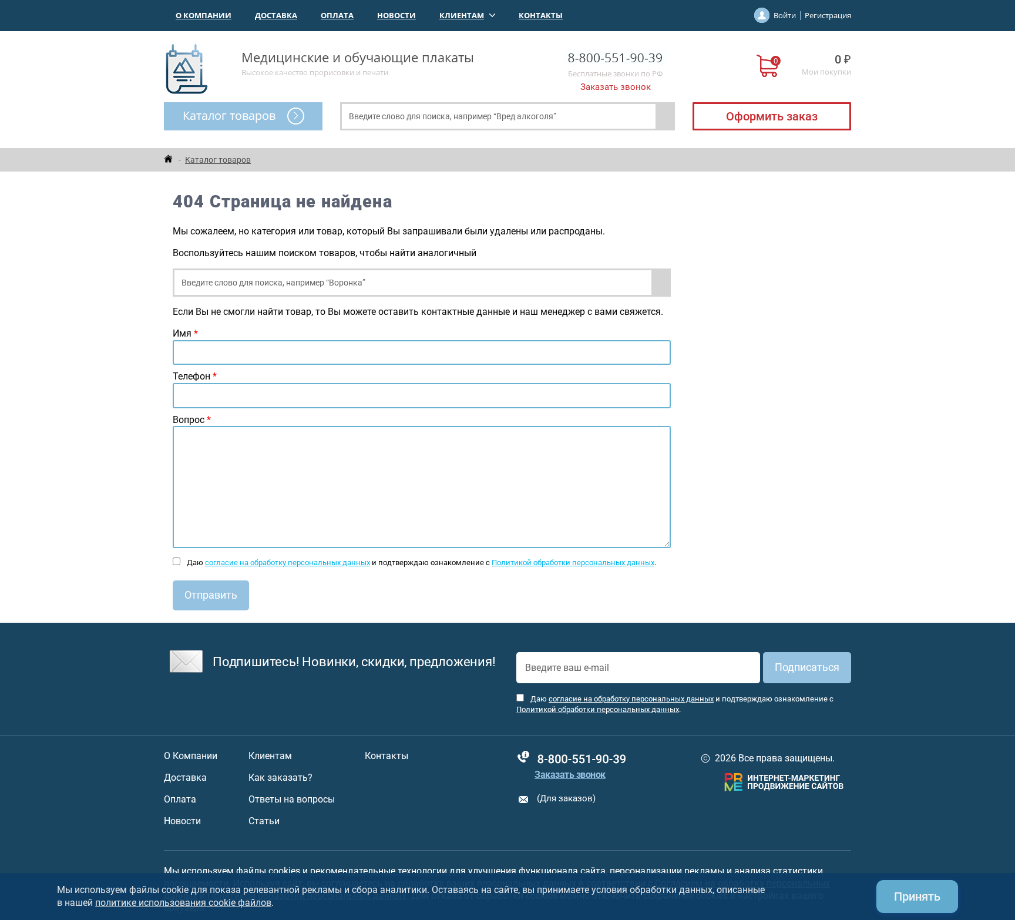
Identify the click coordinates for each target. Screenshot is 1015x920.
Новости (396, 15)
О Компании (203, 15)
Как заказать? (280, 778)
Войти (785, 15)
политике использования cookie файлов (183, 902)
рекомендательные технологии (378, 871)
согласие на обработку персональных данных (287, 562)
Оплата (337, 15)
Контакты (541, 15)
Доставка (276, 15)
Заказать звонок (615, 87)
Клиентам (461, 15)
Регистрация (828, 15)
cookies (284, 871)
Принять (917, 896)
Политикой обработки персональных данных (573, 562)
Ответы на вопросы (291, 799)
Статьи (264, 821)
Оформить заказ (772, 116)
